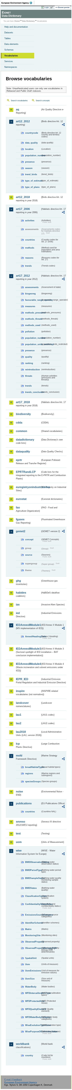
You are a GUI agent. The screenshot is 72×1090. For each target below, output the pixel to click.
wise (19, 850)
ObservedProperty (33, 941)
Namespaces (10, 67)
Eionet (17, 21)
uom (19, 842)
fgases (20, 519)
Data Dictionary (28, 21)
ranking (29, 363)
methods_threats (33, 319)
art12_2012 (23, 121)
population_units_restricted (33, 344)
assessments (32, 287)
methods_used (32, 325)
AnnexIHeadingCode (33, 636)
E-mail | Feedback (13, 1079)
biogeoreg (30, 293)
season (28, 168)
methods (29, 248)
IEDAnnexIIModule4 (28, 663)
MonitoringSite (33, 935)
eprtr (19, 460)
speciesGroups (33, 781)
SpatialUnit (31, 958)
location (29, 149)
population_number (33, 155)
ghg (18, 580)
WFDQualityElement (33, 1009)
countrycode (31, 133)
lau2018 (21, 731)
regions (29, 773)
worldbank (22, 1043)
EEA (18, 3)
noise (19, 791)
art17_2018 (23, 402)
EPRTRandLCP (26, 471)
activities (29, 220)
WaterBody (30, 986)
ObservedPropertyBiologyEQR (33, 948)
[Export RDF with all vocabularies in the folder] (63, 125)
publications (24, 803)
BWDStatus (31, 888)
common (21, 431)
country (29, 1055)
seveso (20, 821)
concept (29, 539)
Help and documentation (16, 27)
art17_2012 (23, 275)
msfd (19, 755)
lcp (18, 743)
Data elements (11, 44)
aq (17, 109)
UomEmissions (33, 970)
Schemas (9, 50)
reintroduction (32, 369)
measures (30, 306)
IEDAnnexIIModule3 (28, 648)
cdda (19, 422)
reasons (29, 258)
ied (18, 613)
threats (28, 376)
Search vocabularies (19, 101)
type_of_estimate (33, 180)
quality (28, 357)
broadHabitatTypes (33, 767)
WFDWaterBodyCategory (33, 1017)
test (18, 833)
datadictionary (25, 439)
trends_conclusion (33, 392)
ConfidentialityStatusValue (33, 904)
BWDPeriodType (33, 870)
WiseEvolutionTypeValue (33, 1025)
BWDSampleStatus (33, 878)
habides (21, 592)
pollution (29, 331)
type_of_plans (32, 187)
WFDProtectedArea (33, 1001)
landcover (22, 702)
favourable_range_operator (33, 300)
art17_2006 (23, 209)
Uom (27, 964)
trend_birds (31, 174)
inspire (20, 691)
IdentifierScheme (33, 923)
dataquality (23, 451)
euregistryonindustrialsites (28, 487)
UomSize (29, 978)
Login (46, 7)
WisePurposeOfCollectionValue (33, 1031)
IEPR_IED (22, 679)
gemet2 (20, 531)
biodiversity (23, 414)
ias (18, 604)
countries (30, 240)
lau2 (18, 723)
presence (29, 162)
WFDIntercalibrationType (33, 993)
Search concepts (43, 101)
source (28, 555)
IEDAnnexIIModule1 (28, 625)
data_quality (31, 142)
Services (8, 61)
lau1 (18, 714)
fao (18, 507)
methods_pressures (33, 312)
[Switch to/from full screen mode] (52, 7)
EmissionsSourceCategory (33, 915)
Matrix (28, 929)
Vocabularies (11, 55)
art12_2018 (23, 197)
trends (28, 266)
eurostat (21, 499)
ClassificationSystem (33, 896)
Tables (7, 38)
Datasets (8, 32)
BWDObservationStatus (33, 862)
